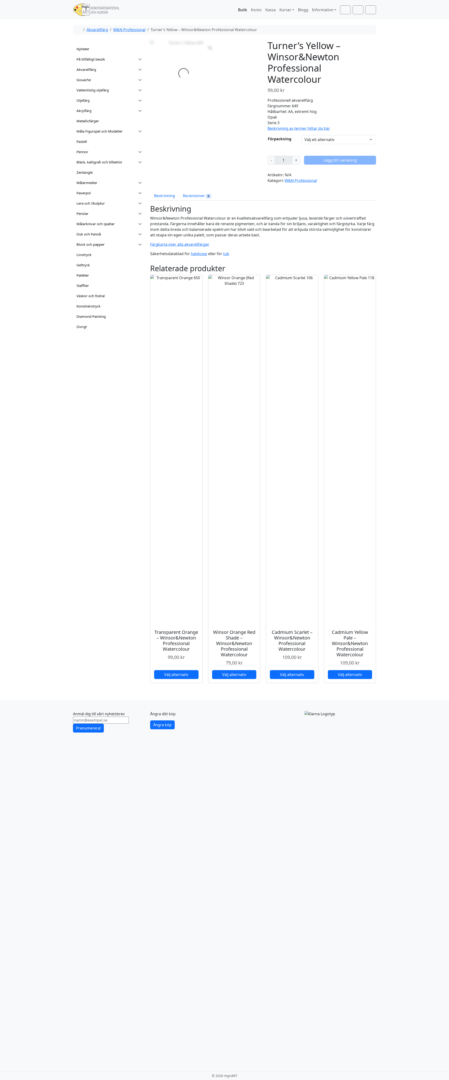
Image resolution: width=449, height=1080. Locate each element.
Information (322, 9)
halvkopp (199, 253)
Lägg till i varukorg (340, 160)
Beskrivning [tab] (164, 195)
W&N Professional (129, 29)
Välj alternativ (176, 674)
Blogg (303, 9)
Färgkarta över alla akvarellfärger (179, 244)
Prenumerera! (88, 728)
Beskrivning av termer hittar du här (299, 128)
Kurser (285, 9)
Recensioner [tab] (196, 195)
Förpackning (279, 138)
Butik (242, 9)
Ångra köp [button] (162, 724)
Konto (256, 9)
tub (226, 253)
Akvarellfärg (97, 29)
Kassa (270, 9)
